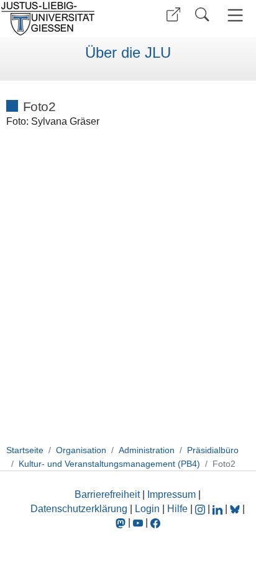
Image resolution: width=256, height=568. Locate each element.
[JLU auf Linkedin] (219, 508)
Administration (147, 450)
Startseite (24, 450)
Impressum (171, 494)
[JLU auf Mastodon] (122, 522)
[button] (173, 14)
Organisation (81, 450)
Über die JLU (128, 53)
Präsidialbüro (213, 450)
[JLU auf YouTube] (138, 522)
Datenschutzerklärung (78, 508)
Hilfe (177, 508)
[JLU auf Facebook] (155, 522)
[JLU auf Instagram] (201, 508)
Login (148, 508)
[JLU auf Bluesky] (236, 508)
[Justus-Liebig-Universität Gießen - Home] (62, 18)
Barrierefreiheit (107, 494)
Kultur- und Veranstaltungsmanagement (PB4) (109, 464)
